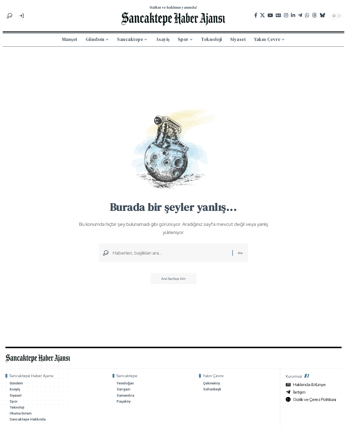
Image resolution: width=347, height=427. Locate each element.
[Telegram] (300, 15)
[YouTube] (270, 15)
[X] (262, 15)
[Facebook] (256, 15)
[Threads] (314, 15)
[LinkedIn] (293, 15)
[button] (9, 15)
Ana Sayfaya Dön (173, 279)
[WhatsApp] (307, 15)
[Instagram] (286, 15)
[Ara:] (170, 253)
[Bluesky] (322, 15)
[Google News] (278, 15)
